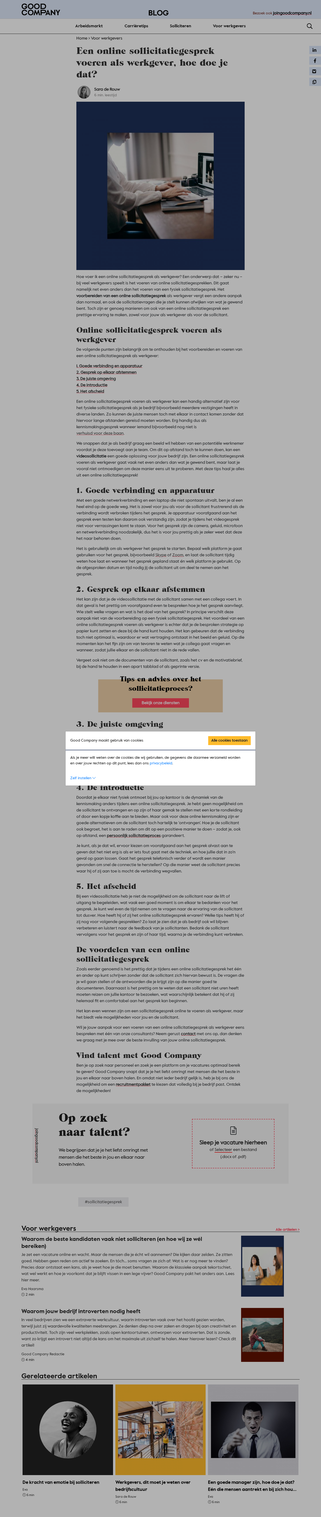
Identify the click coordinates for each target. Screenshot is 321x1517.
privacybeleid (161, 763)
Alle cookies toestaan (229, 740)
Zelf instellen (81, 778)
